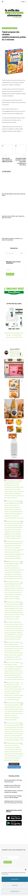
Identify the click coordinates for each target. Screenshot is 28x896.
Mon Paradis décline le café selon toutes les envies (13, 194)
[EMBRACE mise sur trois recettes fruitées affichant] (14, 570)
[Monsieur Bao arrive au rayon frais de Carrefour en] (14, 530)
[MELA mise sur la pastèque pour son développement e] (14, 509)
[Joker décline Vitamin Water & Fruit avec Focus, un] (14, 630)
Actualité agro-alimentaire (9, 28)
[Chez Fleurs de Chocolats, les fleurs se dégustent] (14, 651)
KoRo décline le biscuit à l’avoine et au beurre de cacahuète (12, 239)
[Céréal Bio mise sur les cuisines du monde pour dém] (14, 550)
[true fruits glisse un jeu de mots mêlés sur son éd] (14, 449)
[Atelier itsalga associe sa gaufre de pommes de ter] (14, 489)
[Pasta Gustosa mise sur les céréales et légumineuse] (14, 590)
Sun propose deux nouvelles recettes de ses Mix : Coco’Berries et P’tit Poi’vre (20, 161)
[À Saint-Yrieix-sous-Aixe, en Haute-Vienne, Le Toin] (14, 671)
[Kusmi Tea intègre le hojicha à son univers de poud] (14, 469)
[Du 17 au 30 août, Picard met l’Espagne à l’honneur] (14, 429)
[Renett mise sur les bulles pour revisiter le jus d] (14, 610)
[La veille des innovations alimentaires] (14, 13)
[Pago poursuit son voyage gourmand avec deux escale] (14, 691)
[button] (25, 869)
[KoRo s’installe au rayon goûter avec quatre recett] (14, 388)
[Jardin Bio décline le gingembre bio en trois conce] (14, 408)
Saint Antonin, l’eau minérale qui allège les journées (7, 159)
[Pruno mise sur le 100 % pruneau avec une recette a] (14, 731)
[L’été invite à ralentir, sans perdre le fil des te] (14, 711)
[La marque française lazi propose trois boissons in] (14, 751)
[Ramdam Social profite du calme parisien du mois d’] (14, 368)
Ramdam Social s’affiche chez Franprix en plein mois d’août (13, 216)
